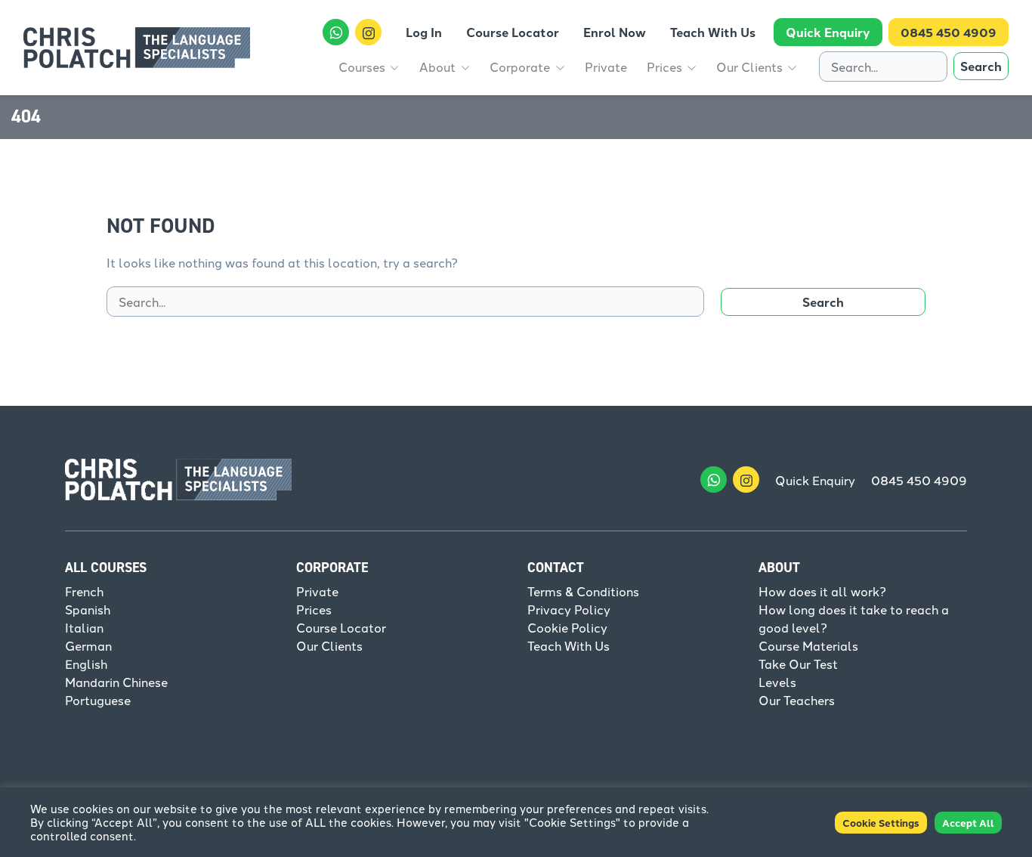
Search (981, 66)
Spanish (87, 609)
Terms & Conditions (583, 591)
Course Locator (341, 627)
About (779, 567)
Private (317, 591)
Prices (314, 609)
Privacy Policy (568, 609)
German (88, 645)
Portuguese (98, 699)
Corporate (332, 567)
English (86, 663)
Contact (555, 567)
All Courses (106, 567)
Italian (84, 627)
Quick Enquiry (815, 480)
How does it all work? (822, 591)
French (84, 591)
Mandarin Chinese (116, 681)
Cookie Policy (567, 627)
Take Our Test (798, 663)
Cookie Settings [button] (880, 822)
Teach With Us (568, 645)
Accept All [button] (968, 822)
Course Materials (808, 645)
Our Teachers (797, 699)
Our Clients (329, 645)
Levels (777, 681)
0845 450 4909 (919, 480)
